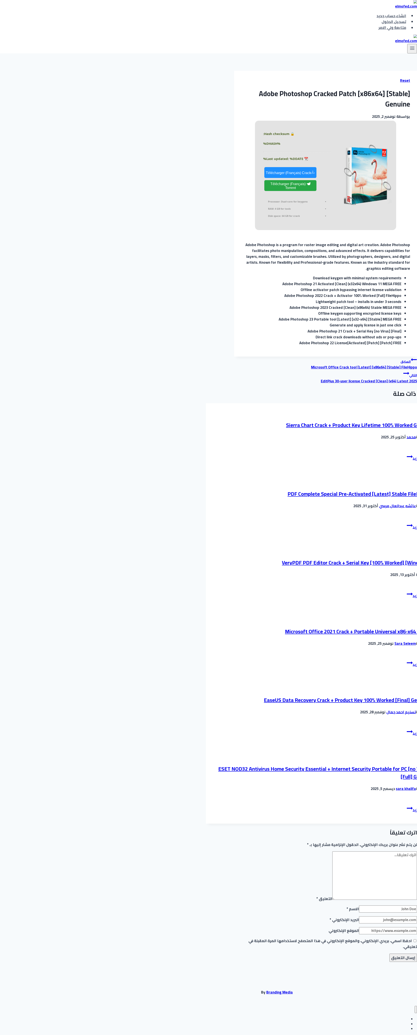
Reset (405, 80)
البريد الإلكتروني (344, 919)
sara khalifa (406, 788)
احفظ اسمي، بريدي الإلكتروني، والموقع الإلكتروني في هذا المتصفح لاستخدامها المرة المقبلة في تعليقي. (332, 943)
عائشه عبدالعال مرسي (397, 505)
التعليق (324, 898)
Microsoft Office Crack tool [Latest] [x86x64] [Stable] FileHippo (364, 365)
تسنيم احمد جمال (401, 712)
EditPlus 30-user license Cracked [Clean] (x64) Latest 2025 (369, 378)
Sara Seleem (405, 643)
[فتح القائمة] (412, 48)
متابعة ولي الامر (392, 27)
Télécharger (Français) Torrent (288, 186)
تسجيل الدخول (394, 21)
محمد (411, 437)
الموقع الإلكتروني (344, 930)
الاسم (353, 908)
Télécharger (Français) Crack (288, 173)
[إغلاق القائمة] (416, 1009)
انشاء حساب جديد (391, 15)
